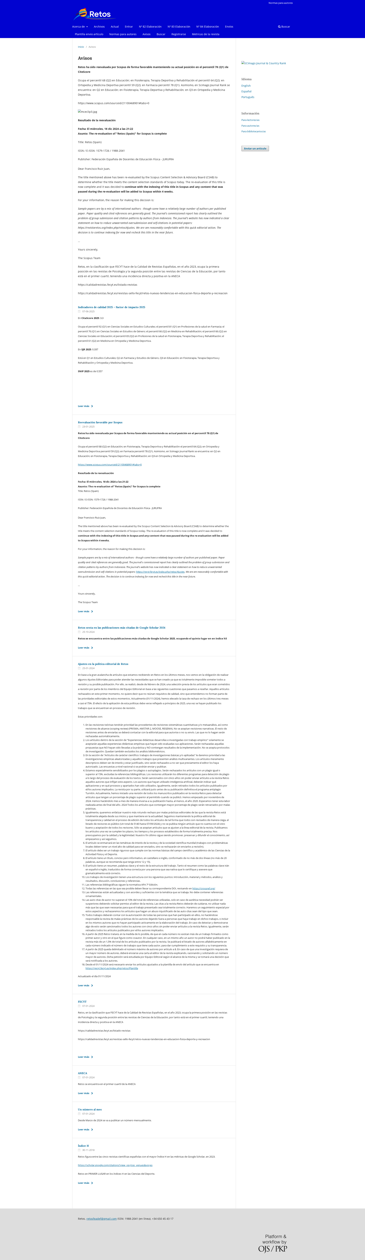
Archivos (99, 26)
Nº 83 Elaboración (179, 26)
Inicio (81, 46)
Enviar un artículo (255, 148)
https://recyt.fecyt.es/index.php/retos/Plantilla (112, 968)
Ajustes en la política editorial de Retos (103, 664)
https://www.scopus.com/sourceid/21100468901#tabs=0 (110, 464)
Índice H (83, 1145)
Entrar (129, 26)
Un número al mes (90, 1109)
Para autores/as (250, 125)
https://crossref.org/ (203, 888)
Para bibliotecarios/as (253, 131)
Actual (115, 26)
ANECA (82, 1073)
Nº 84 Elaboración (207, 26)
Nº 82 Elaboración (150, 26)
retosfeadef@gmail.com (101, 1218)
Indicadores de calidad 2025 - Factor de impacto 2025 (111, 307)
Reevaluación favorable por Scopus (100, 422)
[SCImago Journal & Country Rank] (263, 63)
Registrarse (178, 34)
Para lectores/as (250, 120)
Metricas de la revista (205, 34)
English (246, 85)
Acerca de (79, 26)
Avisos (147, 34)
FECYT (82, 1001)
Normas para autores (122, 34)
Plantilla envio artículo (89, 34)
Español (246, 91)
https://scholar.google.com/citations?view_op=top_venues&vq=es (115, 1165)
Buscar (161, 34)
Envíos (229, 26)
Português (247, 97)
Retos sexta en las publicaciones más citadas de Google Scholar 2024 (121, 627)
